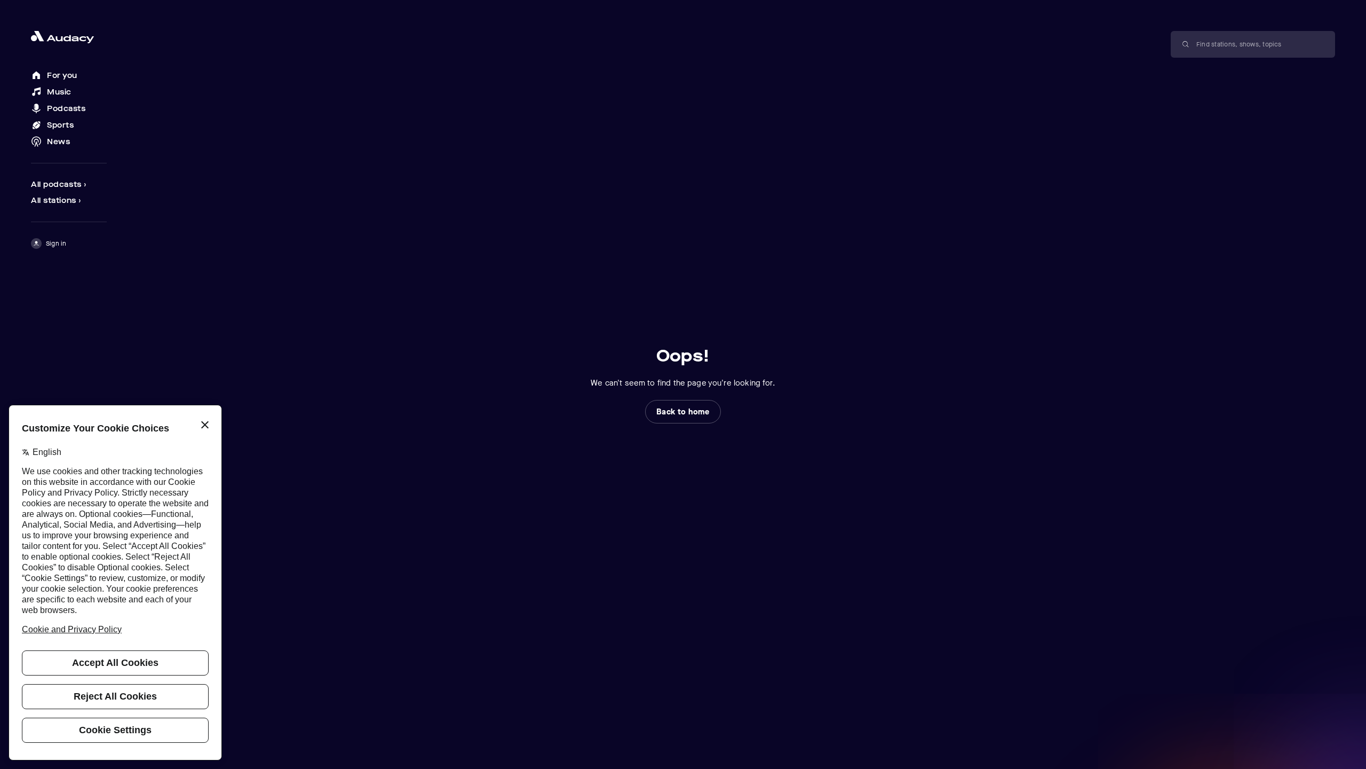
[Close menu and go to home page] (69, 37)
